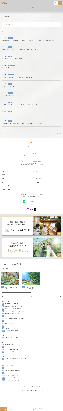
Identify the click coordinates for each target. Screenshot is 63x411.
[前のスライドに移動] (2, 296)
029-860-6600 (36, 161)
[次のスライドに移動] (60, 296)
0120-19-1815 (37, 153)
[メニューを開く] (60, 3)
